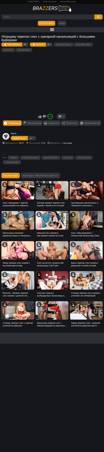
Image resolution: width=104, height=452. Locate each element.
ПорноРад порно (69, 2)
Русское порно (50, 2)
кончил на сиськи (30, 158)
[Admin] (5, 136)
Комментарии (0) (92, 123)
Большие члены (83, 44)
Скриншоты (53, 123)
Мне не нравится (44, 116)
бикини (13, 158)
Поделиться (72, 123)
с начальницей (12, 162)
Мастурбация (24, 50)
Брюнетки (8, 50)
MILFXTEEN (34, 2)
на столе (68, 158)
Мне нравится (40, 116)
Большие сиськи (63, 44)
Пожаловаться (34, 123)
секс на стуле (84, 158)
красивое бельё (51, 158)
